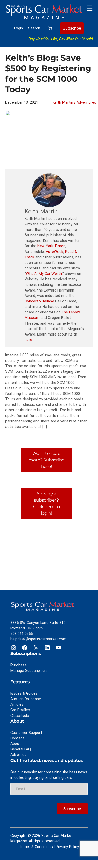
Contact (17, 738)
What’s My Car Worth (44, 273)
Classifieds (19, 715)
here (28, 340)
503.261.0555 (21, 633)
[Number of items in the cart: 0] (50, 28)
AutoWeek (54, 252)
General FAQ (20, 749)
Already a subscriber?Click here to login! (46, 503)
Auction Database (25, 699)
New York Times (51, 246)
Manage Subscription (28, 670)
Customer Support (26, 733)
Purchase (18, 665)
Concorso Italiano (39, 301)
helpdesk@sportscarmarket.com (38, 639)
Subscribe (71, 28)
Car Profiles (20, 710)
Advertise (18, 754)
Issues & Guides (24, 693)
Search (34, 28)
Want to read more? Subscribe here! (46, 460)
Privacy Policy (67, 847)
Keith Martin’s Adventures (74, 102)
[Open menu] (89, 8)
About (15, 744)
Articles (17, 704)
